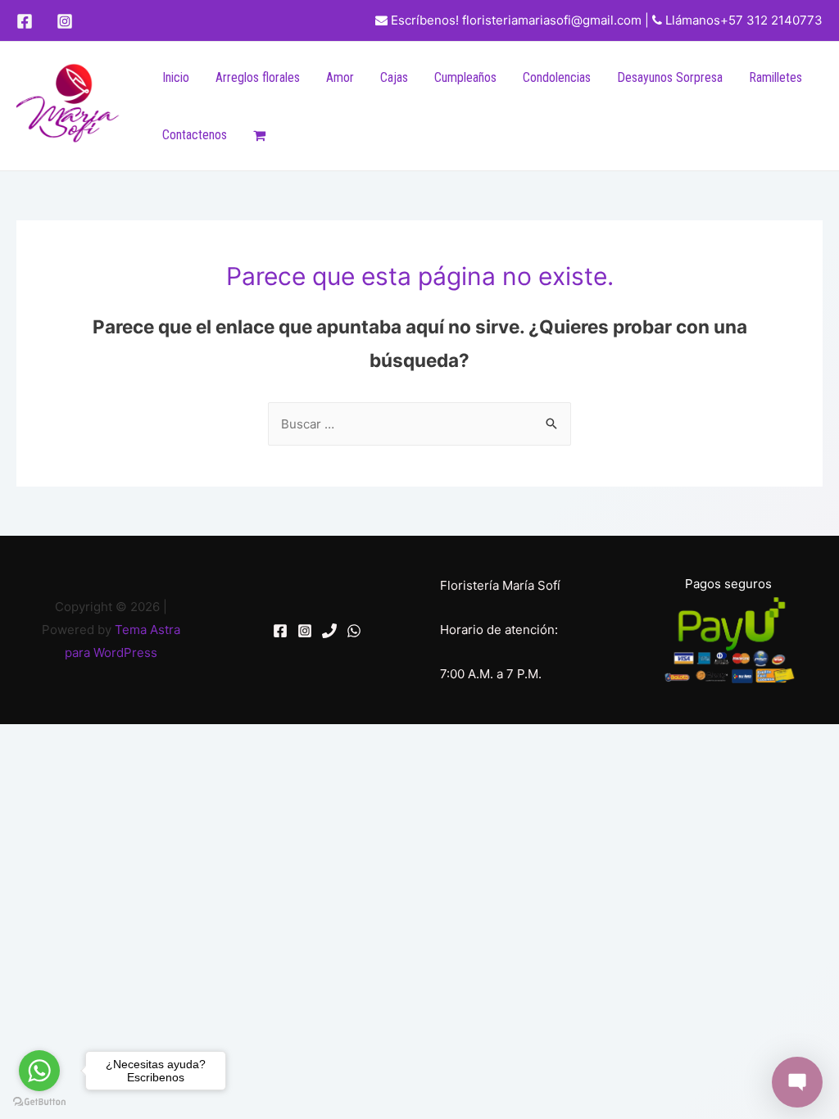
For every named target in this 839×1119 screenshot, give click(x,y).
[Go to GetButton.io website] (39, 1102)
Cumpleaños (465, 77)
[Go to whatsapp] (39, 1070)
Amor (340, 77)
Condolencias (557, 77)
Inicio (175, 77)
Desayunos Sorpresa (670, 77)
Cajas (394, 77)
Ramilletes (775, 77)
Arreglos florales (257, 77)
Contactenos (194, 135)
